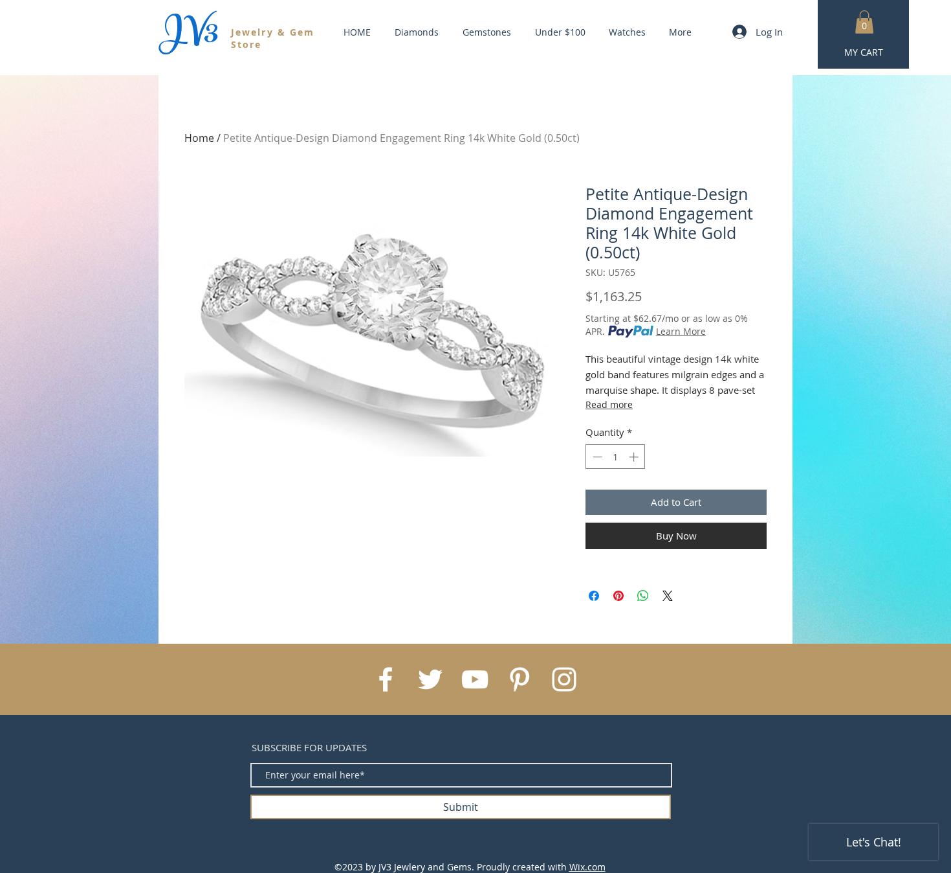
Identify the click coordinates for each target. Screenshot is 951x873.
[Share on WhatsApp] (643, 596)
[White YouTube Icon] (475, 679)
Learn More (681, 331)
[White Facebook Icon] (385, 679)
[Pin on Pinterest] (618, 596)
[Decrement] (596, 457)
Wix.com (587, 867)
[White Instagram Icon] (564, 679)
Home (199, 138)
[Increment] (635, 457)
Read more (609, 404)
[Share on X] (667, 596)
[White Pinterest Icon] (519, 679)
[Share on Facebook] (594, 596)
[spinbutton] (615, 457)
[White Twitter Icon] (430, 679)
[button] (864, 22)
